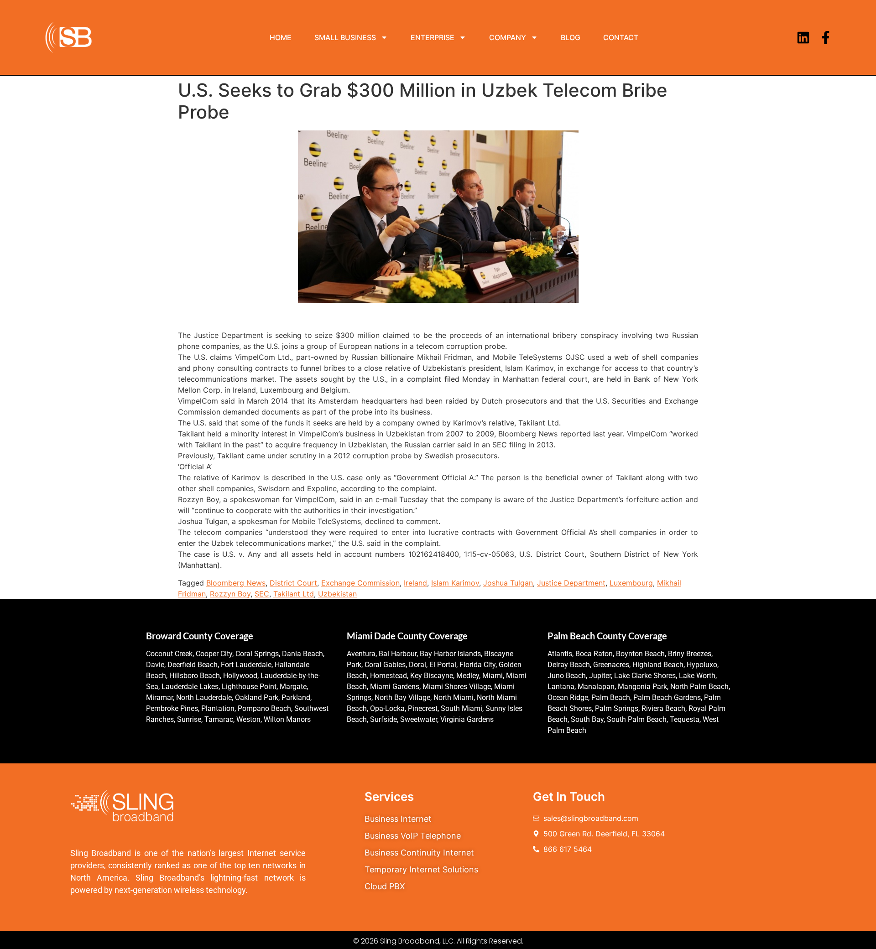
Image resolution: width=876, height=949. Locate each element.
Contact (620, 37)
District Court (293, 582)
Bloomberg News (236, 582)
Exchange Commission (360, 582)
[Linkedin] (803, 37)
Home (281, 37)
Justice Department (571, 582)
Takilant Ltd (293, 593)
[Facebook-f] (825, 37)
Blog (570, 37)
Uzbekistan (337, 593)
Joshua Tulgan (508, 582)
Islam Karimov (455, 582)
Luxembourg (631, 582)
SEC (262, 593)
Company (507, 37)
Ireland (415, 582)
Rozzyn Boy (230, 593)
